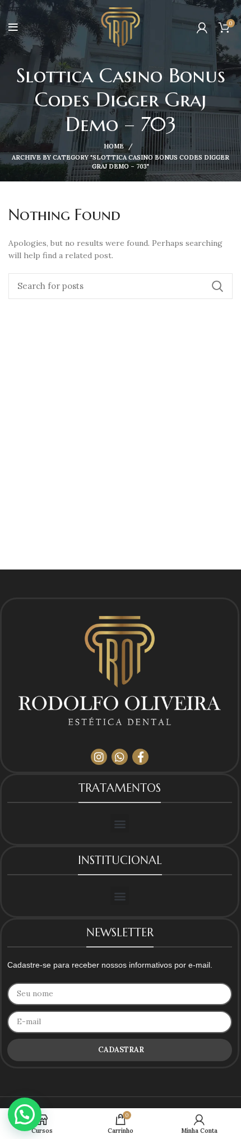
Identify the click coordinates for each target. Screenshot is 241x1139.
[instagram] (99, 757)
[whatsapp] (120, 757)
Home (114, 146)
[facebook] (140, 757)
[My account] (202, 27)
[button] (119, 823)
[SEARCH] (217, 286)
